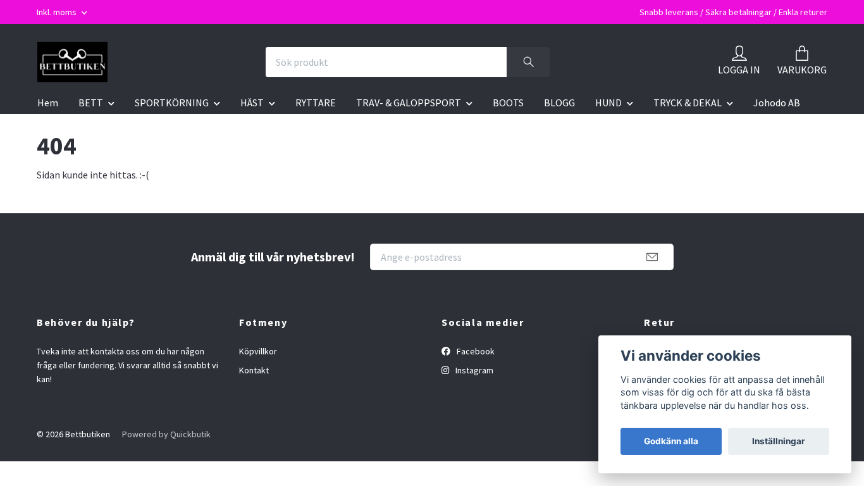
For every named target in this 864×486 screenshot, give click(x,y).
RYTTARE (315, 102)
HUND (608, 102)
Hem (47, 102)
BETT (90, 102)
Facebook (475, 351)
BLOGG (559, 102)
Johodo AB (776, 102)
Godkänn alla (671, 441)
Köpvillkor (258, 351)
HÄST (252, 102)
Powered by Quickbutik (166, 434)
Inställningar (778, 441)
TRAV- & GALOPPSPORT (408, 102)
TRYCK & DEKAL (687, 102)
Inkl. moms (57, 12)
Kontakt (254, 370)
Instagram (473, 370)
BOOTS (508, 102)
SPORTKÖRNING (172, 102)
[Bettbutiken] (72, 62)
